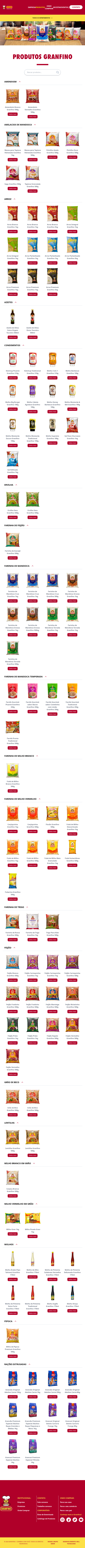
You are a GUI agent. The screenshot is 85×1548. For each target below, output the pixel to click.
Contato (76, 7)
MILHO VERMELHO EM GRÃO (18, 1203)
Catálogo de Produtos (46, 1519)
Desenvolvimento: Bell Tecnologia (71, 1542)
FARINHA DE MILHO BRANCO (19, 756)
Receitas (57, 7)
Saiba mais (12, 114)
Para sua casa (66, 1502)
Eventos (64, 7)
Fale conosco (42, 1502)
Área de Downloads (45, 1514)
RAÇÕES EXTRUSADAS (15, 1364)
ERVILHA (8, 484)
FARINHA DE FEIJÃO (14, 525)
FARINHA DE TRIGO (14, 907)
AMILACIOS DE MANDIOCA (18, 124)
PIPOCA (8, 1321)
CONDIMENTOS (12, 345)
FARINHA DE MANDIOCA (16, 566)
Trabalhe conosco (44, 1506)
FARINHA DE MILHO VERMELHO (20, 799)
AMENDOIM (10, 81)
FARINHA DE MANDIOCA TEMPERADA (23, 676)
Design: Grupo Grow (53, 1542)
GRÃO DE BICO (11, 1082)
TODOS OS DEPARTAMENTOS (41, 18)
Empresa (32, 7)
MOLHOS (8, 1244)
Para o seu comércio (68, 1506)
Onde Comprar (49, 7)
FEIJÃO (7, 947)
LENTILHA (9, 1122)
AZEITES (8, 302)
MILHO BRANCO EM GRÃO (17, 1163)
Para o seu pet (66, 1510)
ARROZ (7, 199)
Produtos (40, 7)
